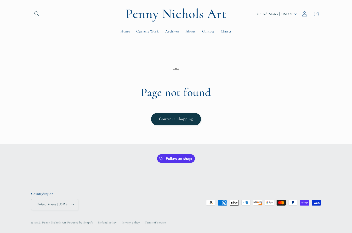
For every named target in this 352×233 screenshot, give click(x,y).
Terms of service (155, 222)
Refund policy (107, 222)
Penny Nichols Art (54, 222)
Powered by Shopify (80, 222)
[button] (37, 14)
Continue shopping (176, 118)
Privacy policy (131, 222)
